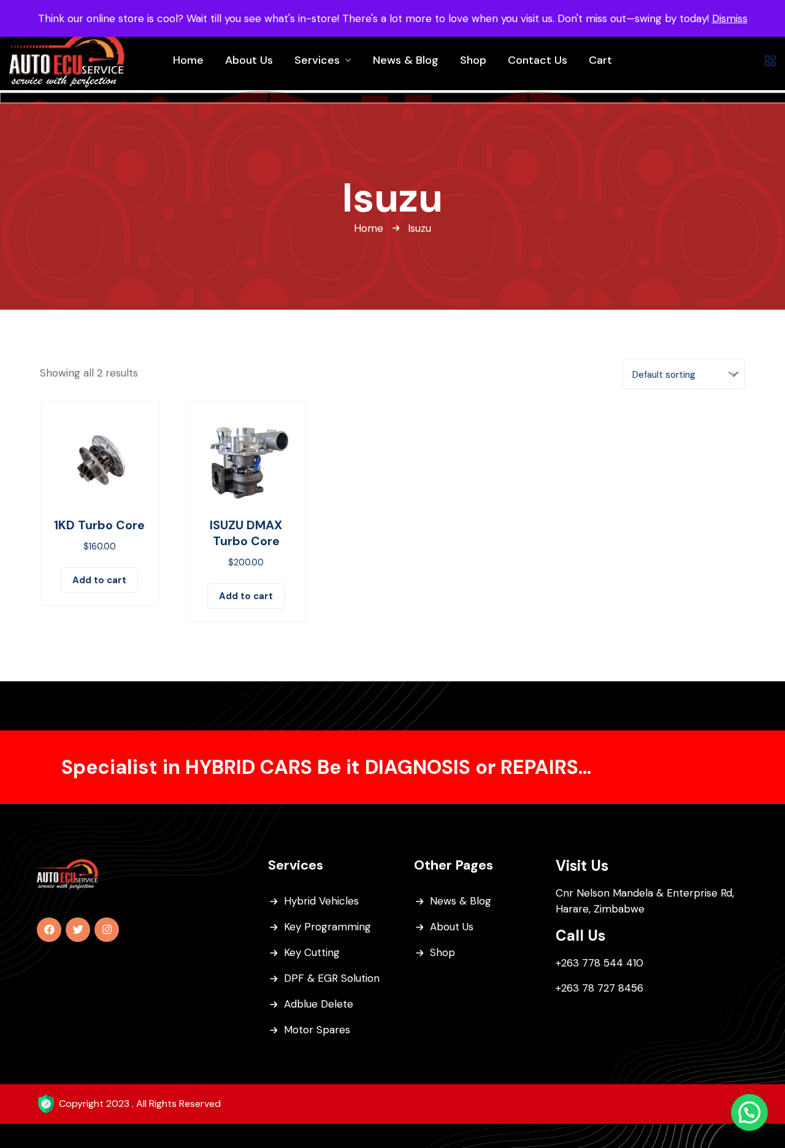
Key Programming (327, 926)
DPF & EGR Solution (332, 978)
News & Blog (460, 901)
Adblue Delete (318, 1004)
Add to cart (99, 580)
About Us (451, 926)
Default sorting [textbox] (663, 375)
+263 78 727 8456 (599, 988)
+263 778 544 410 (599, 963)
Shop (442, 952)
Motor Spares (317, 1029)
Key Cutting (312, 952)
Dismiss (730, 18)
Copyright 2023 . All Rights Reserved (140, 1103)
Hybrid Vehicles (321, 901)
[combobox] (683, 374)
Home (368, 228)
